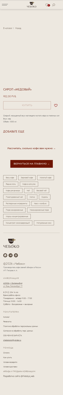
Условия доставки (10, 367)
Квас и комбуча (40, 203)
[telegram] (11, 255)
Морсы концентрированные (17, 216)
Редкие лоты (11, 184)
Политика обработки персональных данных (20, 326)
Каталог (6, 317)
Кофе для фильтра (13, 190)
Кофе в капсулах (29, 184)
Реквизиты (7, 321)
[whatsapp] (5, 255)
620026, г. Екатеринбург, (13, 283)
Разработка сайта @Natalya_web (18, 376)
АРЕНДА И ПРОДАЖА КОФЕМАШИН (19, 371)
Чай (28, 190)
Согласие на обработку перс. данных (18, 331)
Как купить (7, 357)
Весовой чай (42, 190)
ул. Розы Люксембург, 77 (12, 286)
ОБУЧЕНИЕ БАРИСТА (12, 335)
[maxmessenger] (16, 255)
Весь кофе (10, 177)
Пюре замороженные (14, 210)
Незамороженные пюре (39, 210)
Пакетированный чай (14, 197)
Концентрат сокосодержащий (18, 223)
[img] (32, 4)
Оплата (6, 353)
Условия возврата (10, 362)
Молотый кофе (45, 177)
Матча (32, 197)
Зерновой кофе (27, 177)
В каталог (7, 28)
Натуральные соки (44, 223)
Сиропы (45, 197)
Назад (18, 28)
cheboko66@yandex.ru (12, 340)
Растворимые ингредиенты (16, 203)
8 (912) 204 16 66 (10, 292)
